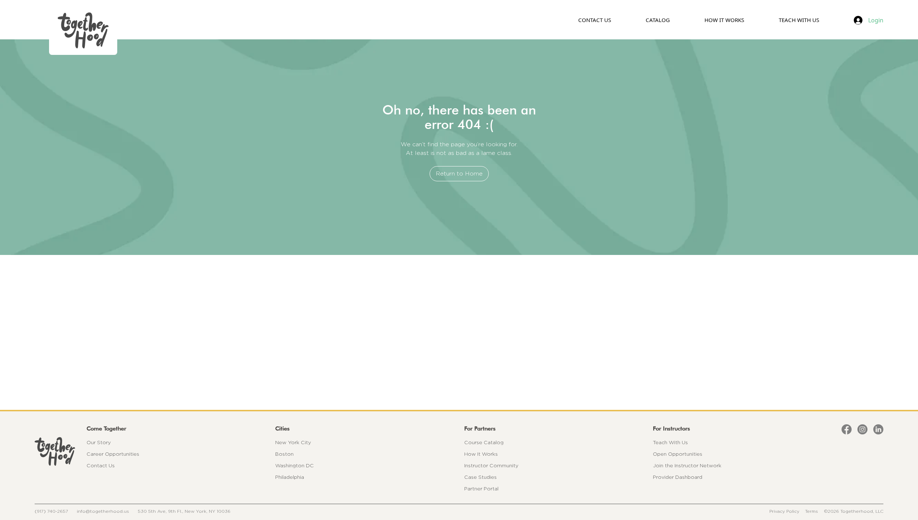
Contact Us (101, 465)
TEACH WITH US (799, 19)
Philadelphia (289, 477)
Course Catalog (484, 442)
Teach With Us (670, 442)
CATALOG (658, 19)
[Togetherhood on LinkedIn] (878, 429)
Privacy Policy (784, 511)
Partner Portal (481, 488)
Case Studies (480, 477)
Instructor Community (491, 465)
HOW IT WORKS (724, 19)
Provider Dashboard (677, 477)
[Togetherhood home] (55, 451)
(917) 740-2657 (51, 511)
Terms (811, 511)
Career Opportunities (113, 454)
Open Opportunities (677, 454)
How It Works (481, 454)
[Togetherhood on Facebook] (847, 429)
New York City (293, 442)
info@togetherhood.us (103, 511)
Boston (284, 454)
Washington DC (294, 465)
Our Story (99, 442)
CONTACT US (594, 19)
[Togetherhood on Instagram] (862, 429)
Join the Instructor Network (687, 465)
